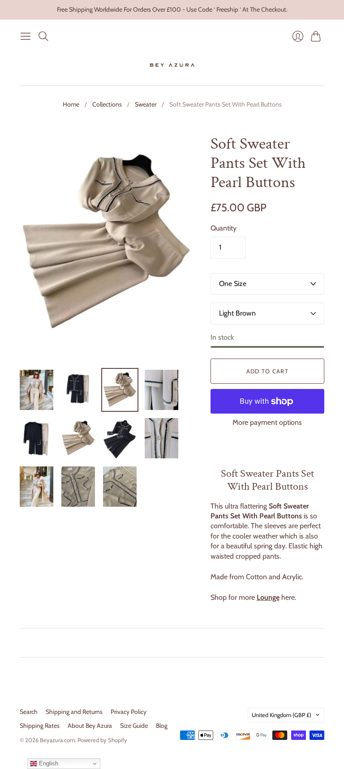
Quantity (223, 228)
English (47, 763)
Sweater (145, 104)
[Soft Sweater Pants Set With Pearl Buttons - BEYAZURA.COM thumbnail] (36, 390)
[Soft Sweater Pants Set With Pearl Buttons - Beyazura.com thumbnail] (78, 438)
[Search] (43, 36)
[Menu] (25, 36)
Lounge (268, 597)
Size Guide (134, 726)
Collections (107, 104)
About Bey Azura (90, 726)
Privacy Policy (128, 712)
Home (71, 104)
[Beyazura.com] (172, 65)
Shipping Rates (40, 726)
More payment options (267, 422)
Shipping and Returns (74, 712)
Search (29, 712)
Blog (162, 726)
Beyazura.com (57, 739)
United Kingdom (281, 714)
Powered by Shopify (102, 739)
